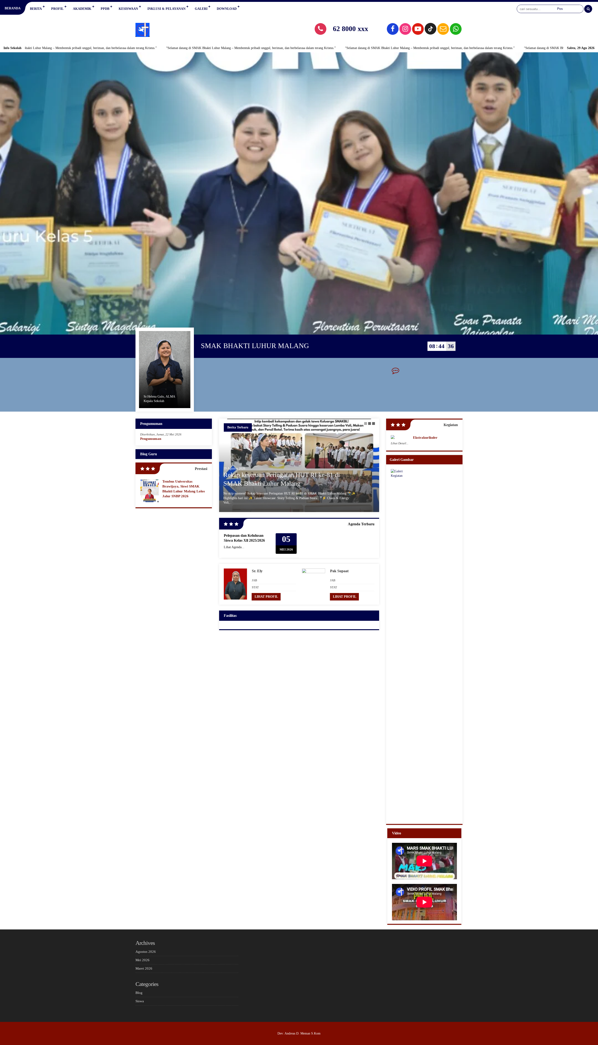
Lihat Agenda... (234, 547)
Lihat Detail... (399, 443)
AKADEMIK (82, 9)
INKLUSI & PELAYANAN (166, 9)
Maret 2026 (143, 968)
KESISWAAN (128, 9)
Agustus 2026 (145, 951)
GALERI (201, 9)
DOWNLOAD (227, 9)
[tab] (365, 423)
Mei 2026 (142, 960)
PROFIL (57, 9)
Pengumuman (150, 439)
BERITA (36, 9)
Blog (138, 993)
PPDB (105, 9)
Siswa (139, 1001)
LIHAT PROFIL (266, 596)
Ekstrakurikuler (425, 437)
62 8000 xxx (350, 28)
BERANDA (13, 8)
